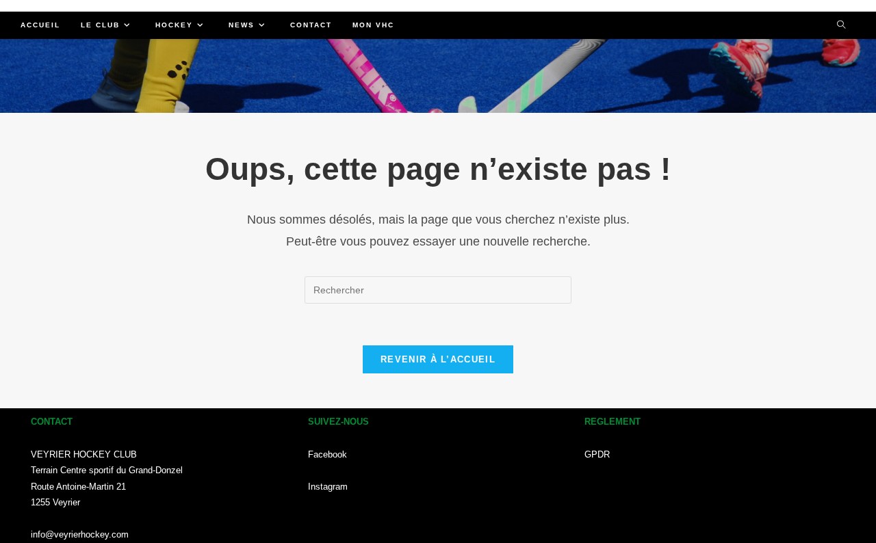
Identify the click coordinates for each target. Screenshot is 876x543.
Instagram (328, 486)
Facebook (327, 454)
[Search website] (841, 26)
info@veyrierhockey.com (80, 534)
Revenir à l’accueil (438, 359)
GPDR (597, 454)
